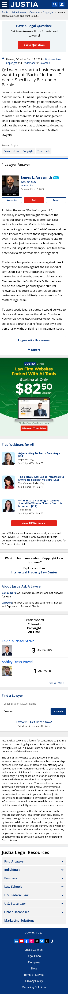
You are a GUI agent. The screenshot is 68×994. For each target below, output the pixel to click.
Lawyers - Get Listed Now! (34, 722)
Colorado (34, 12)
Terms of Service (34, 974)
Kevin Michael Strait (18, 641)
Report (35, 349)
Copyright (48, 12)
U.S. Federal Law (16, 895)
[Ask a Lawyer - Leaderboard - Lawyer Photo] (7, 650)
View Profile (27, 185)
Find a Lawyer (12, 695)
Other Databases (16, 912)
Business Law (53, 59)
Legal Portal (34, 956)
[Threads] (37, 941)
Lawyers (7, 602)
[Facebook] (26, 941)
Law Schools (13, 886)
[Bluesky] (42, 941)
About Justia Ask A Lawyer (22, 586)
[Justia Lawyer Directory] (52, 941)
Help (34, 968)
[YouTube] (21, 941)
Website (12, 200)
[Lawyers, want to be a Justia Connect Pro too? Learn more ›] (56, 177)
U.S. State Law (14, 903)
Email (56, 200)
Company (34, 962)
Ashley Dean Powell (17, 661)
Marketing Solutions (19, 920)
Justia (5, 12)
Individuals (12, 870)
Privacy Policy (34, 981)
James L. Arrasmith (36, 177)
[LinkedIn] (16, 941)
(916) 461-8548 (28, 181)
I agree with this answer (34, 340)
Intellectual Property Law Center (34, 572)
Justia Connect (34, 949)
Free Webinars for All (18, 445)
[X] (47, 941)
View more (58, 683)
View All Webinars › (34, 523)
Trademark (28, 63)
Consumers (9, 592)
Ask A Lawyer (19, 12)
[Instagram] (31, 941)
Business (10, 878)
